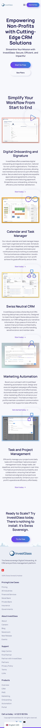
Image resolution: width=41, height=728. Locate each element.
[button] (24, 5)
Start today (19, 192)
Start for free (33, 5)
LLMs (4, 673)
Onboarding (7, 700)
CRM (4, 688)
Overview (5, 685)
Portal (4, 707)
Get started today (19, 410)
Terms (4, 669)
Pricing (4, 587)
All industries (7, 591)
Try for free (20, 539)
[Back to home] (7, 5)
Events (4, 639)
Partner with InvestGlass (12, 658)
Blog (3, 628)
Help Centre (6, 651)
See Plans (20, 72)
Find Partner (7, 655)
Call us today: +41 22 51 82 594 (15, 714)
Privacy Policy (7, 666)
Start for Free (20, 65)
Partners (5, 662)
